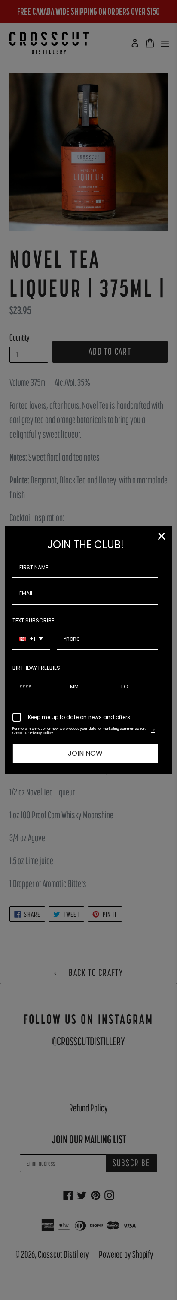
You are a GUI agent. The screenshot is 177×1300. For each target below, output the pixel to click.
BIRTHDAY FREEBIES (36, 668)
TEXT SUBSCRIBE (33, 620)
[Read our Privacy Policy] (153, 731)
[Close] (161, 536)
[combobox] (31, 639)
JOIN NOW (85, 753)
